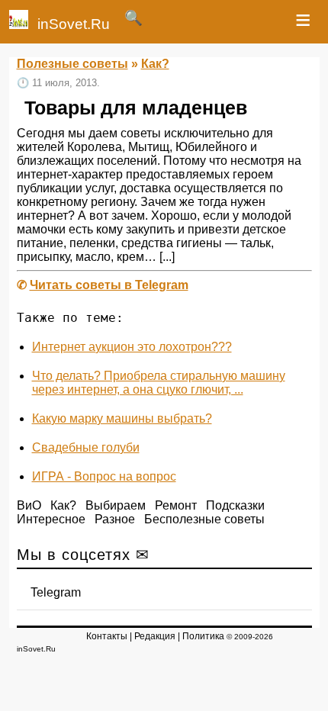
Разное (115, 519)
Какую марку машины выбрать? (122, 418)
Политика (203, 636)
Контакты (106, 636)
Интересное (51, 519)
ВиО (29, 505)
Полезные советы (72, 63)
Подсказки (235, 505)
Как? (155, 63)
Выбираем (115, 505)
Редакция (154, 636)
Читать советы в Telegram (109, 284)
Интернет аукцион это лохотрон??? (132, 346)
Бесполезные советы (204, 519)
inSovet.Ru (73, 24)
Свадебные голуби (86, 447)
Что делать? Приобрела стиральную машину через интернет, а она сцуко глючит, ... (158, 382)
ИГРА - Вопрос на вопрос (104, 476)
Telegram (56, 592)
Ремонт (176, 505)
